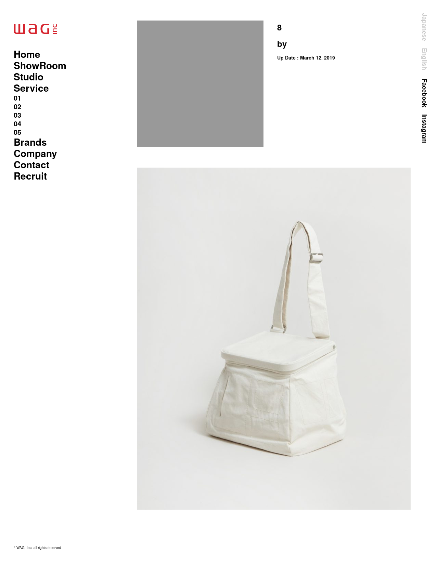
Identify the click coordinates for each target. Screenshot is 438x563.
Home (27, 54)
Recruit (30, 176)
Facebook (424, 93)
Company (35, 153)
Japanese (424, 27)
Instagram (424, 129)
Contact (31, 164)
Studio (28, 76)
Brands (30, 142)
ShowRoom (40, 65)
